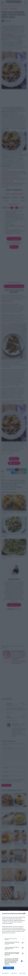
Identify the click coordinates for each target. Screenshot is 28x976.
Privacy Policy (22, 973)
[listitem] (14, 939)
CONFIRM (8, 967)
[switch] (22, 942)
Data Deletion (5, 973)
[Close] (25, 913)
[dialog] (14, 943)
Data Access (14, 973)
